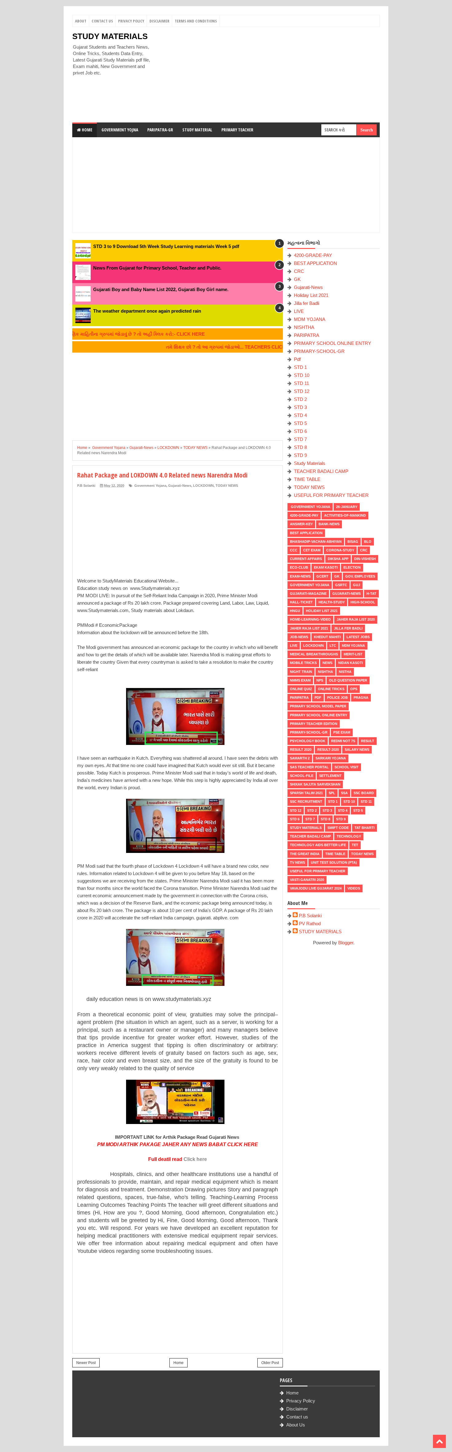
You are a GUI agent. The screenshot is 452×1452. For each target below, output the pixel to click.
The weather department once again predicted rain (147, 311)
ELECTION (352, 567)
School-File (301, 776)
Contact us (297, 1416)
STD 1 (300, 367)
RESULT (367, 741)
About (80, 21)
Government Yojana (149, 485)
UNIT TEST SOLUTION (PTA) (334, 862)
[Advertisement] (268, 75)
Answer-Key (301, 524)
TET (355, 845)
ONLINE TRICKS (331, 689)
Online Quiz (301, 689)
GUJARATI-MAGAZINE (308, 593)
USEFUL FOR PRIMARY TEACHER (331, 495)
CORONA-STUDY (340, 550)
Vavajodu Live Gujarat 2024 (316, 888)
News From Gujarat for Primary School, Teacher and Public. (157, 267)
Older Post (270, 1363)
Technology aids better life (318, 845)
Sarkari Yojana (330, 758)
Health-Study (332, 602)
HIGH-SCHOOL (363, 602)
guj (356, 585)
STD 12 (301, 391)
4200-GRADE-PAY (313, 255)
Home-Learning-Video (310, 619)
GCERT (322, 576)
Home (86, 130)
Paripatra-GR (160, 130)
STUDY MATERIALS (110, 36)
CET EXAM (311, 550)
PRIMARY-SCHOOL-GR (319, 351)
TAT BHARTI (365, 828)
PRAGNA (361, 697)
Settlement (330, 776)
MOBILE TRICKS (303, 663)
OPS (353, 689)
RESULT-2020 (328, 749)
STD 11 (301, 383)
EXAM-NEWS (300, 576)
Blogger (345, 942)
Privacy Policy (131, 21)
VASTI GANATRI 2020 (307, 880)
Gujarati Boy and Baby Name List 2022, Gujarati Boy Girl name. (160, 289)
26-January (346, 507)
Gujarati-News (179, 485)
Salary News (357, 749)
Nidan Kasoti (350, 663)
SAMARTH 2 (300, 758)
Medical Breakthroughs (314, 654)
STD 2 (300, 399)
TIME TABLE (307, 479)
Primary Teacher (237, 130)
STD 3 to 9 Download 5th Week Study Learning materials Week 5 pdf (166, 246)
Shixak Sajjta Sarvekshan (315, 784)
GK (297, 279)
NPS (319, 680)
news (327, 663)
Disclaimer (159, 21)
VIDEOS (353, 888)
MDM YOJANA (309, 319)
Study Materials (309, 463)
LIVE (299, 311)
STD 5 (300, 423)
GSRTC (341, 585)
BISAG (352, 541)
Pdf (297, 359)
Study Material (197, 130)
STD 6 (300, 431)
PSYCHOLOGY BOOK (307, 741)
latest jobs (358, 637)
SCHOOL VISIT (347, 767)
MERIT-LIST (353, 654)
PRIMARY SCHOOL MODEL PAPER (318, 706)
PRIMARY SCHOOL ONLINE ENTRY (332, 343)
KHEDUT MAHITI (327, 637)
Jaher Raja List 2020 (356, 619)
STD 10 (301, 375)
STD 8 (300, 447)
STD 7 (300, 439)
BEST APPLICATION (315, 263)
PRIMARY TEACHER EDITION (313, 724)
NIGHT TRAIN (301, 672)
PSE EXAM (341, 732)
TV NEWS (297, 862)
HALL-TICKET (301, 602)
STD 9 (300, 455)
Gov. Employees (360, 576)
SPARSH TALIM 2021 (306, 793)
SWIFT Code (338, 828)
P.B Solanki (310, 915)
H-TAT (371, 593)
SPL (332, 793)
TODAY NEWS (227, 485)
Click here (195, 1159)
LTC (333, 645)
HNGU (295, 611)
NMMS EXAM (300, 680)
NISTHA (345, 672)
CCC (293, 550)
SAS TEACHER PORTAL (309, 767)
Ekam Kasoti (326, 567)
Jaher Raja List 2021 (309, 628)
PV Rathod (310, 923)
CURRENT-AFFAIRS (306, 559)
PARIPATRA (306, 335)
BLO (367, 541)
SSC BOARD (364, 793)
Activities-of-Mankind (345, 515)
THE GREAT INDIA (304, 854)
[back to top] (439, 1441)
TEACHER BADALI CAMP (321, 471)
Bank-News (329, 524)
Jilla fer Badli (306, 303)
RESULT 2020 (300, 749)
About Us (295, 1424)
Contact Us (102, 21)
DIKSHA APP (338, 559)
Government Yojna (119, 130)
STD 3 (300, 407)
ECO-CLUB (299, 567)
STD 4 (300, 415)
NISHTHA (304, 327)
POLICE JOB (337, 697)
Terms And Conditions (196, 21)
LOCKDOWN (203, 485)
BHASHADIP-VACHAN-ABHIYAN (316, 541)
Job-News (299, 637)
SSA (344, 793)
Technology (349, 836)
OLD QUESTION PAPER (348, 680)
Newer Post (86, 1363)
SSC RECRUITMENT (306, 801)
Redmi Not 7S (343, 741)
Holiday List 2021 (311, 295)
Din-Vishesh (365, 559)
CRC (299, 271)
